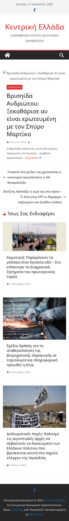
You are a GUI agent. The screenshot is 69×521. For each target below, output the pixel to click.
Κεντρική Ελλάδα (34, 27)
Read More (32, 158)
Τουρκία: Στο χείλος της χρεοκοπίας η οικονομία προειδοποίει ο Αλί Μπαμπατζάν (34, 177)
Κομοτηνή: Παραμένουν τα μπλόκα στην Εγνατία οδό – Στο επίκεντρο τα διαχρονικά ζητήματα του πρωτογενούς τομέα (34, 267)
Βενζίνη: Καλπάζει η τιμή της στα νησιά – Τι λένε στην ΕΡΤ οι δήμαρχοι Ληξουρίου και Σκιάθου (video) (32, 196)
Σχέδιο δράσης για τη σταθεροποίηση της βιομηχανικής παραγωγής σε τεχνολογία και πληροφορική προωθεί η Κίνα (32, 355)
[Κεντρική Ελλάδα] (7, 55)
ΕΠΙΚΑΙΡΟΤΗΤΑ (14, 87)
